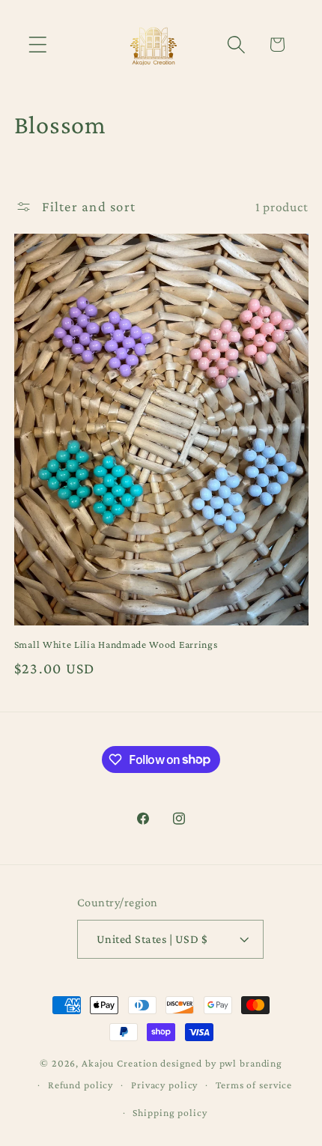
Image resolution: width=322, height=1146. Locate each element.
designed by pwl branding (221, 1063)
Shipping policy (170, 1112)
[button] (37, 44)
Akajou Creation (120, 1063)
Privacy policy (164, 1085)
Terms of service (254, 1085)
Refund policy (80, 1085)
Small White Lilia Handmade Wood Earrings (116, 644)
